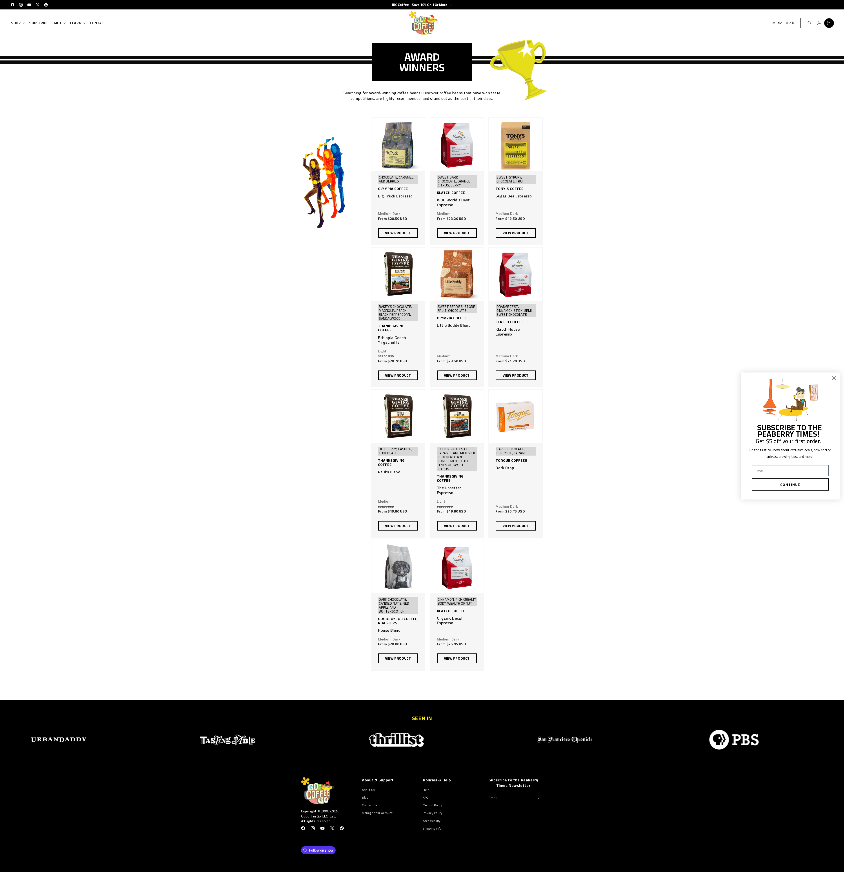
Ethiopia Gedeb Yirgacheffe (392, 340)
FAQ (426, 797)
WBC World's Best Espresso (453, 202)
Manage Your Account (377, 813)
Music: (777, 23)
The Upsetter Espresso (449, 490)
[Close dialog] (834, 378)
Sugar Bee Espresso (514, 196)
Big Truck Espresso (395, 196)
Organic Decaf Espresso (450, 620)
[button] (17, 23)
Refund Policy (433, 805)
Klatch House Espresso (508, 331)
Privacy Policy (432, 813)
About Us (368, 790)
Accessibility (432, 821)
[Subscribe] (538, 798)
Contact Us (369, 805)
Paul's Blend (389, 472)
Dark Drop (505, 467)
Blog (365, 797)
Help (426, 790)
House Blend (389, 630)
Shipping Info (432, 828)
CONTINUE (790, 484)
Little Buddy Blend (454, 325)
